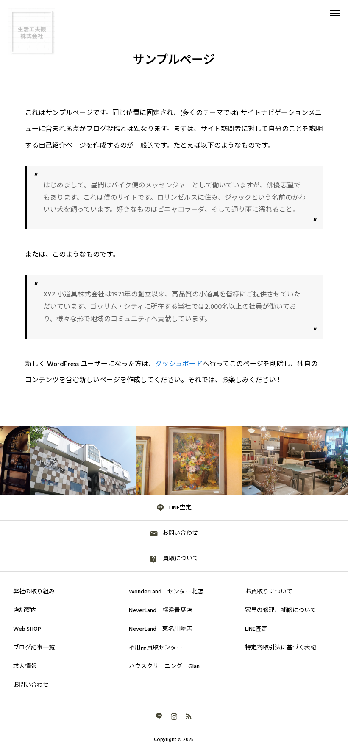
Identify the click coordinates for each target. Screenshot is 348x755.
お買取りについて (268, 592)
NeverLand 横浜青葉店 (160, 610)
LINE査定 (256, 629)
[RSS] (188, 716)
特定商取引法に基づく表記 (280, 648)
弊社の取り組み (34, 592)
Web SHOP (27, 629)
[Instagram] (174, 716)
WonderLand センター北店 (166, 592)
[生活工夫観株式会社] (32, 32)
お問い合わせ (31, 685)
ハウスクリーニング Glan (164, 666)
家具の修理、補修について (280, 610)
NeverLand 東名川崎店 (160, 629)
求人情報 (25, 666)
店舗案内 (25, 610)
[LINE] (159, 716)
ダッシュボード (179, 364)
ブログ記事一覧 (34, 648)
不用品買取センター (155, 648)
